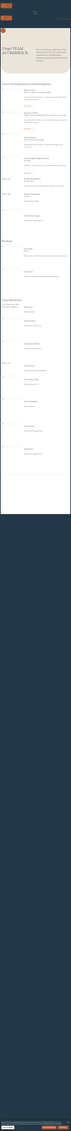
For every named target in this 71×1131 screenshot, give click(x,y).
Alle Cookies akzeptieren (49, 1127)
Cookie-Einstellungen (7, 1127)
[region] (35, 1125)
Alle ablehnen (63, 1127)
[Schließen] (68, 1122)
